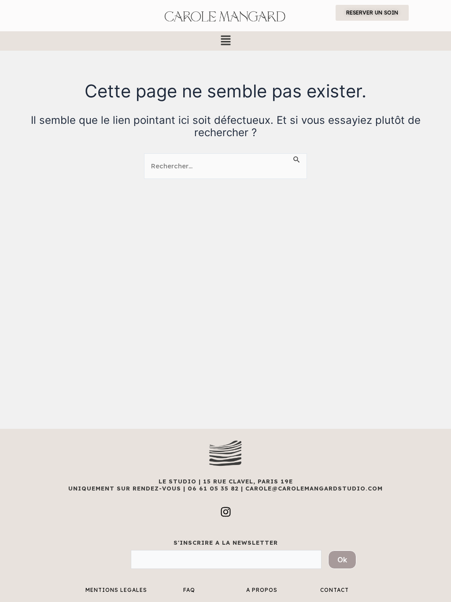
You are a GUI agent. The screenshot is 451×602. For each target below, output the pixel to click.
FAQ (189, 590)
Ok (342, 559)
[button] (225, 40)
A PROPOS (261, 590)
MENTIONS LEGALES (116, 590)
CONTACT (334, 590)
